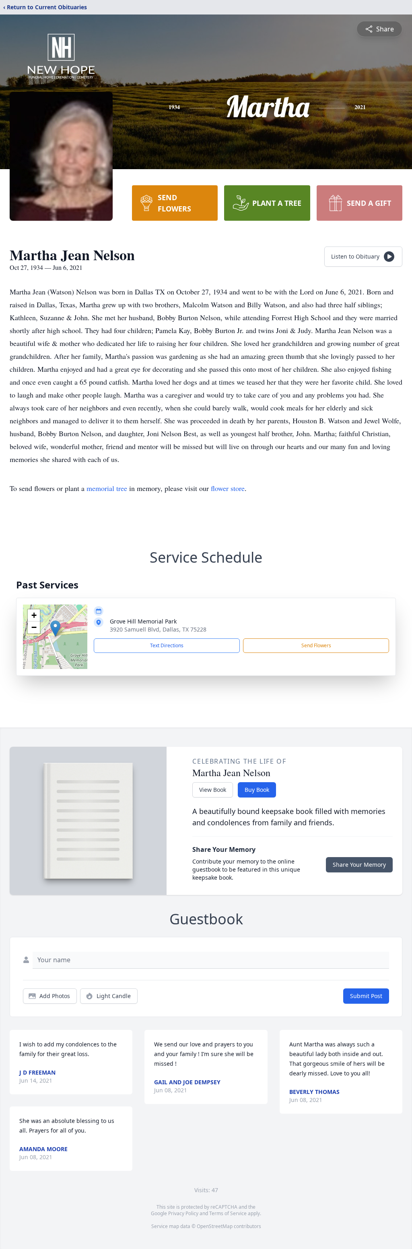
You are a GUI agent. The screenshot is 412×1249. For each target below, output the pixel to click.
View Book (212, 789)
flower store (228, 488)
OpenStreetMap (215, 1226)
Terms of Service (228, 1213)
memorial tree (107, 488)
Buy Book (257, 789)
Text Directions (166, 645)
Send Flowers (316, 645)
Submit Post (366, 996)
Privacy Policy (183, 1213)
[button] (55, 628)
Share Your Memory (359, 864)
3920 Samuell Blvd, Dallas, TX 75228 (158, 629)
